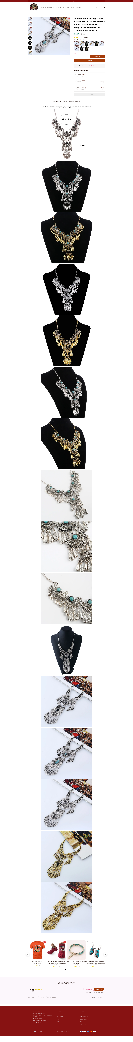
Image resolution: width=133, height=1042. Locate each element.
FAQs (58, 1019)
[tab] (65, 969)
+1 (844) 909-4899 (37, 1018)
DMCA (58, 1021)
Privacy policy (83, 1014)
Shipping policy (83, 1019)
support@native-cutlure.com (39, 1020)
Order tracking (60, 1016)
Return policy (83, 1021)
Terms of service (84, 1016)
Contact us (59, 1014)
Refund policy (83, 1024)
